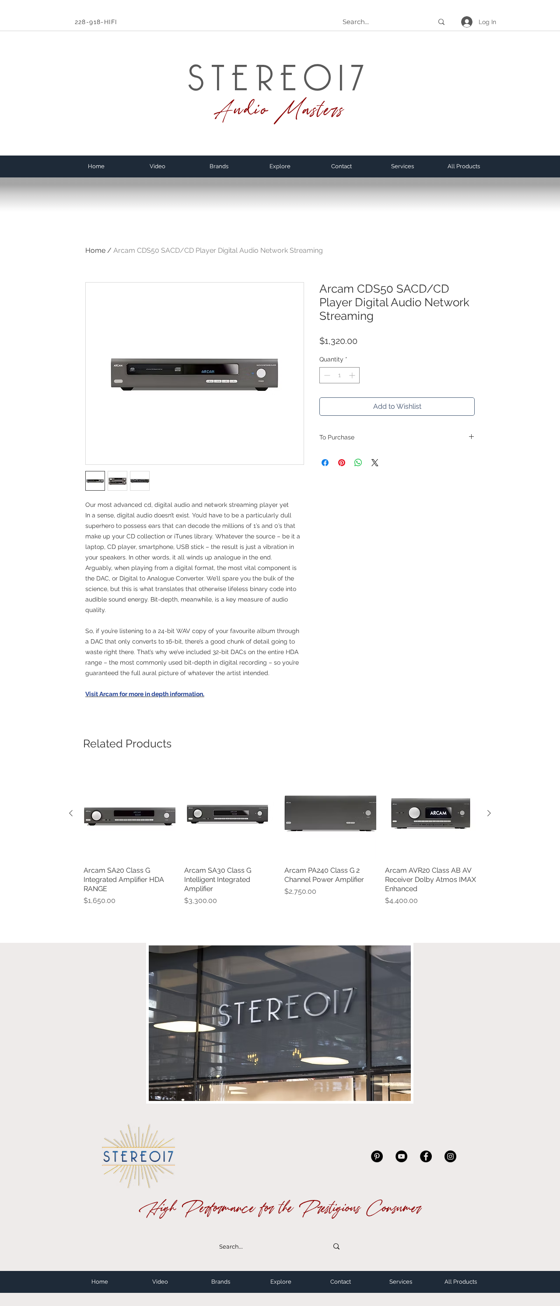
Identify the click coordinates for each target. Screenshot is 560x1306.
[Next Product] (489, 813)
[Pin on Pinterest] (341, 462)
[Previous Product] (71, 813)
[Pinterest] (377, 1156)
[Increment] (352, 375)
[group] (280, 836)
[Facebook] (426, 1156)
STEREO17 (279, 70)
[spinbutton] (339, 375)
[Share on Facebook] (325, 462)
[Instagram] (450, 1156)
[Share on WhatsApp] (358, 462)
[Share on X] (375, 462)
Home (95, 250)
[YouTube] (401, 1156)
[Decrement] (326, 375)
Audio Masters (279, 109)
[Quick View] (129, 814)
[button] (218, 166)
